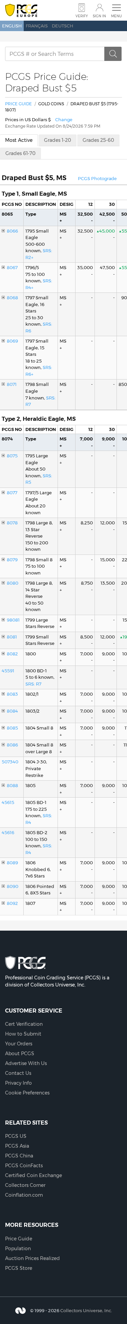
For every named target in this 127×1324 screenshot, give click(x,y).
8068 (12, 297)
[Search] (113, 54)
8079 (12, 559)
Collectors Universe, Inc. (86, 1310)
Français (37, 25)
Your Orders (18, 1044)
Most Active (19, 140)
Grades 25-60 (98, 140)
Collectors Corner (25, 1185)
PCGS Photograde (97, 178)
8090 (12, 886)
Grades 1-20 (57, 140)
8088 (12, 785)
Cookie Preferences (27, 1093)
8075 (12, 455)
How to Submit (23, 1034)
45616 (8, 832)
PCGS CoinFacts (24, 1166)
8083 (12, 694)
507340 (10, 761)
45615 (8, 802)
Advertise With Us (26, 1063)
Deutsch (62, 25)
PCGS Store (18, 1268)
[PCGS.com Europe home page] (21, 11)
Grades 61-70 (20, 153)
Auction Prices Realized (32, 1258)
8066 (12, 231)
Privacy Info (18, 1083)
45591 (8, 670)
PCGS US (15, 1136)
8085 (12, 728)
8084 (12, 711)
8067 (12, 267)
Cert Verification (24, 1024)
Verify (82, 16)
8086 (12, 744)
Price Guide (18, 103)
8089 (12, 862)
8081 (12, 636)
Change (63, 119)
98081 (13, 620)
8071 (12, 384)
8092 (12, 903)
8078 (12, 522)
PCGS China (19, 1156)
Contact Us (18, 1073)
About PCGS (19, 1053)
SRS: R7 (33, 684)
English (12, 25)
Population (18, 1248)
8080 (12, 583)
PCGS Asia (17, 1146)
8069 (12, 341)
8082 (12, 653)
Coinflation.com (24, 1195)
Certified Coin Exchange (33, 1175)
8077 (12, 492)
